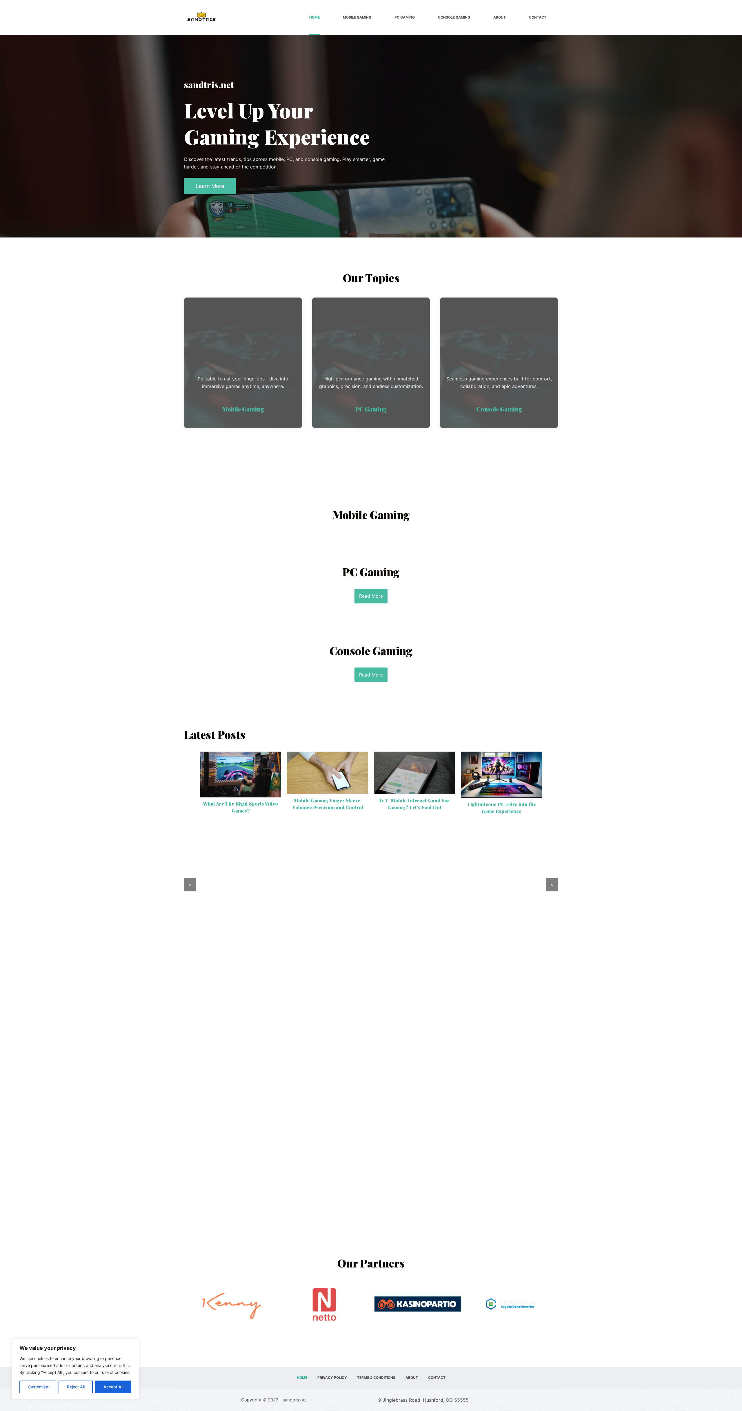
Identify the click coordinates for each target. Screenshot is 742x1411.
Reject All (76, 1386)
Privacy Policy (332, 1377)
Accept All (113, 1386)
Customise (38, 1386)
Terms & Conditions (376, 1377)
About (499, 17)
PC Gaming (404, 17)
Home (314, 17)
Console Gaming (454, 17)
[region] (75, 1369)
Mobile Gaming (357, 17)
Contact (537, 17)
